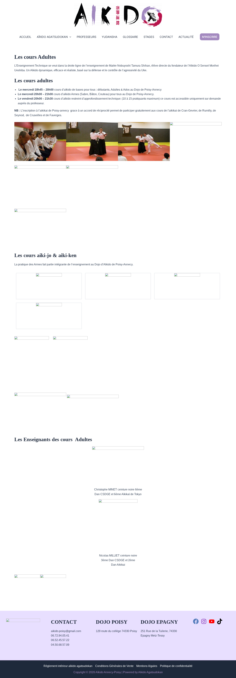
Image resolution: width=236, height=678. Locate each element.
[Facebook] (196, 621)
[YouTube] (212, 621)
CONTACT (166, 37)
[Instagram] (204, 621)
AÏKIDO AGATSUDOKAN (52, 37)
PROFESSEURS (86, 37)
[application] (69, 36)
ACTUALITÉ (186, 37)
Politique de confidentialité (176, 666)
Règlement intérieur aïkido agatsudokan (68, 666)
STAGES (149, 37)
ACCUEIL (25, 37)
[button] (209, 36)
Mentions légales (146, 666)
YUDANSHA (109, 37)
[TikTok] (220, 621)
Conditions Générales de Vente (114, 666)
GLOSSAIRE (130, 37)
